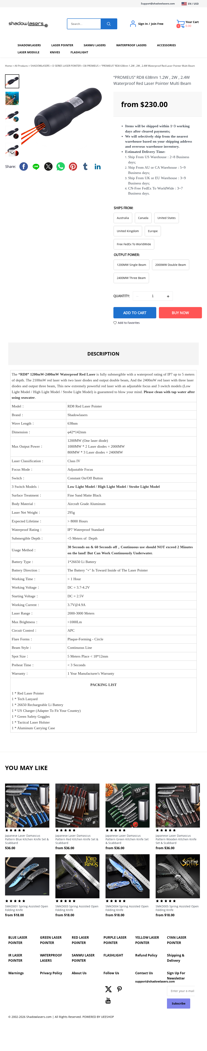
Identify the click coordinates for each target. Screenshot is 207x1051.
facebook (23, 166)
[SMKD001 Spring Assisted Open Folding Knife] (27, 876)
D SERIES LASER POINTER (66, 65)
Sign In (143, 23)
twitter (48, 166)
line (36, 166)
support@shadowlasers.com (149, 981)
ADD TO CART (134, 312)
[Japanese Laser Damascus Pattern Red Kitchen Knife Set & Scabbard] (77, 806)
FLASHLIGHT (113, 955)
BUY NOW (180, 312)
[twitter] (109, 990)
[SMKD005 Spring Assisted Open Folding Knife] (178, 876)
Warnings (16, 973)
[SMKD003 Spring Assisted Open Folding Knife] (77, 876)
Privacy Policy (51, 973)
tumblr (85, 166)
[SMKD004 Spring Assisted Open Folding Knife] (128, 876)
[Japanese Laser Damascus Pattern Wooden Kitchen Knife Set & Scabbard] (178, 806)
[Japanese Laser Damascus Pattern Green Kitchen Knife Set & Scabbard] (128, 806)
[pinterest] (120, 990)
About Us (79, 973)
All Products (21, 65)
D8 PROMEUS (91, 65)
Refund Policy (146, 955)
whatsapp (60, 166)
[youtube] (109, 1001)
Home (8, 65)
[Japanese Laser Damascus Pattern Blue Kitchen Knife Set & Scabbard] (27, 806)
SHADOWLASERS (40, 65)
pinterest (73, 166)
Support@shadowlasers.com (158, 3)
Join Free (157, 23)
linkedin (97, 166)
